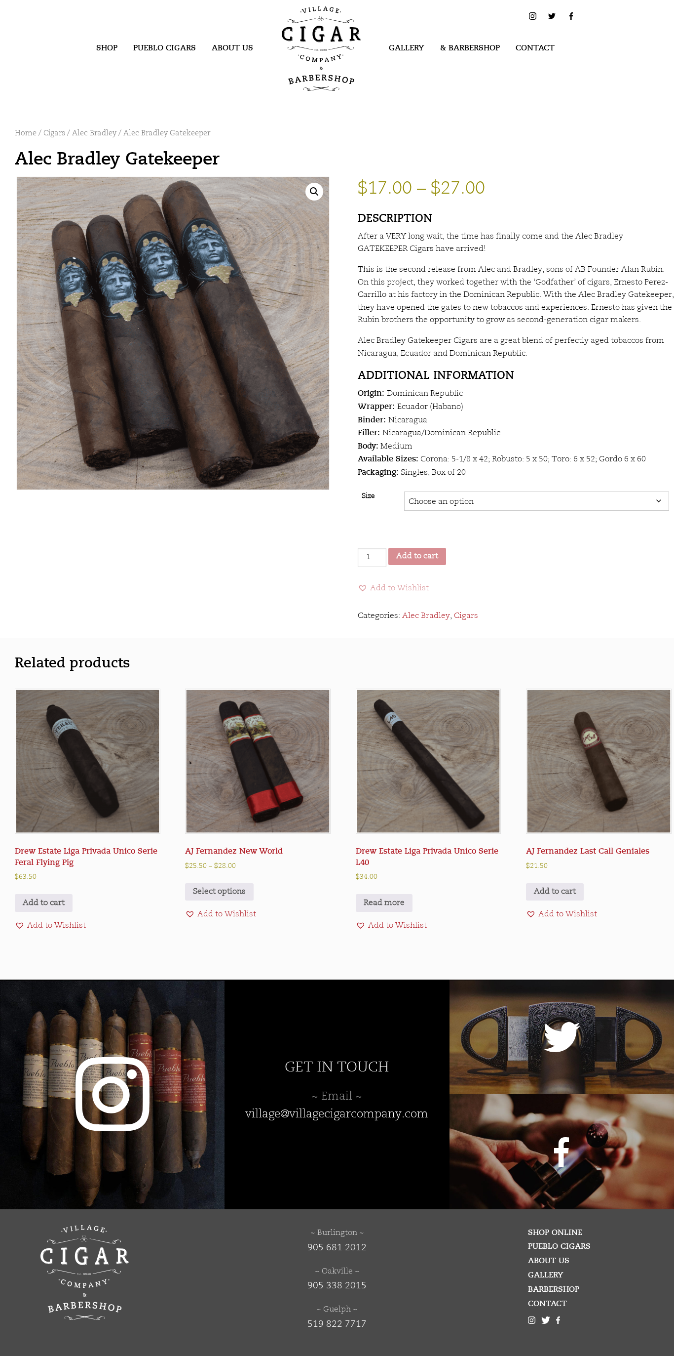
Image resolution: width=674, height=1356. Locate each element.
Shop (106, 48)
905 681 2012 (337, 1248)
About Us (232, 48)
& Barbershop (470, 48)
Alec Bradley (94, 133)
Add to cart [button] (44, 903)
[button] (314, 192)
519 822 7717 (337, 1324)
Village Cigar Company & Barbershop (306, 22)
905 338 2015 (337, 1286)
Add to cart (417, 556)
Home (26, 133)
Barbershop (553, 1289)
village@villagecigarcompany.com (336, 1114)
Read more (384, 903)
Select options (219, 892)
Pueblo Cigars (164, 48)
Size (368, 496)
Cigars (54, 133)
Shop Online (555, 1232)
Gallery (406, 48)
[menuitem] (106, 48)
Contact (535, 48)
